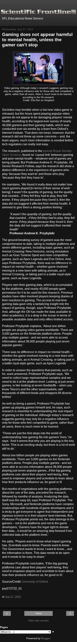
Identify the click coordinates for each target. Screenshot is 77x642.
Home (39, 613)
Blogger (45, 638)
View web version (38, 620)
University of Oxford (35, 581)
